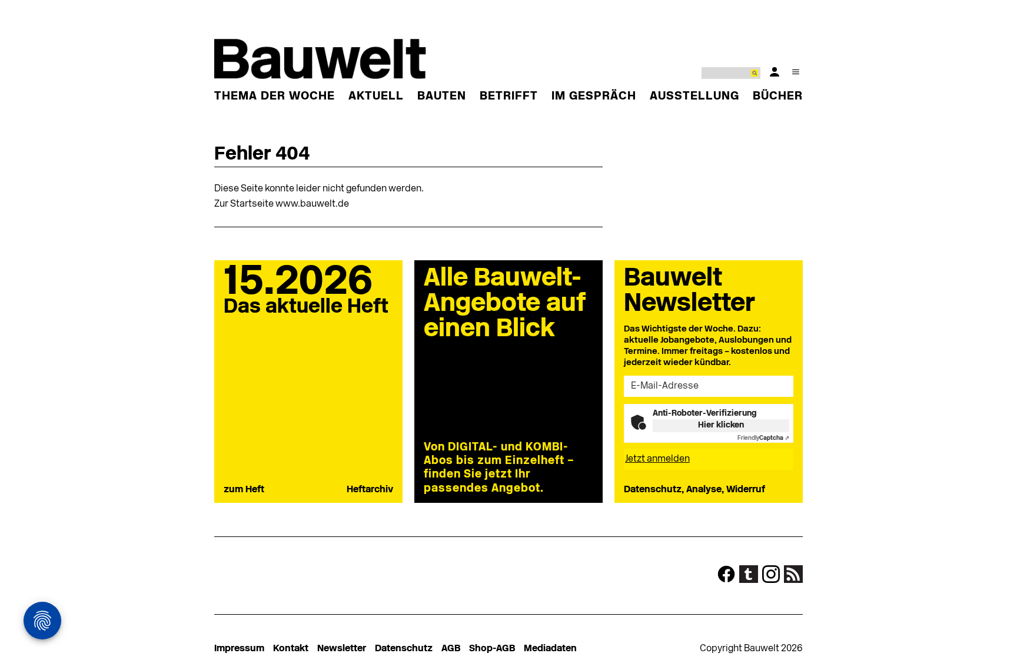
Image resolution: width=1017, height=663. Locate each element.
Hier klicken (721, 425)
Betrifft (509, 96)
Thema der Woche (274, 96)
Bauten (441, 96)
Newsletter (341, 649)
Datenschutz (404, 649)
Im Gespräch (593, 96)
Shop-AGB (492, 649)
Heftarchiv (370, 490)
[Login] (774, 72)
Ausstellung (694, 96)
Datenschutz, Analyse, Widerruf (694, 490)
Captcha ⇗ (763, 438)
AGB (450, 649)
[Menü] (796, 72)
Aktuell (376, 96)
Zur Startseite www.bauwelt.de (281, 204)
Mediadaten (550, 649)
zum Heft (244, 490)
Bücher (778, 96)
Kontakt (290, 649)
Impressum (239, 649)
